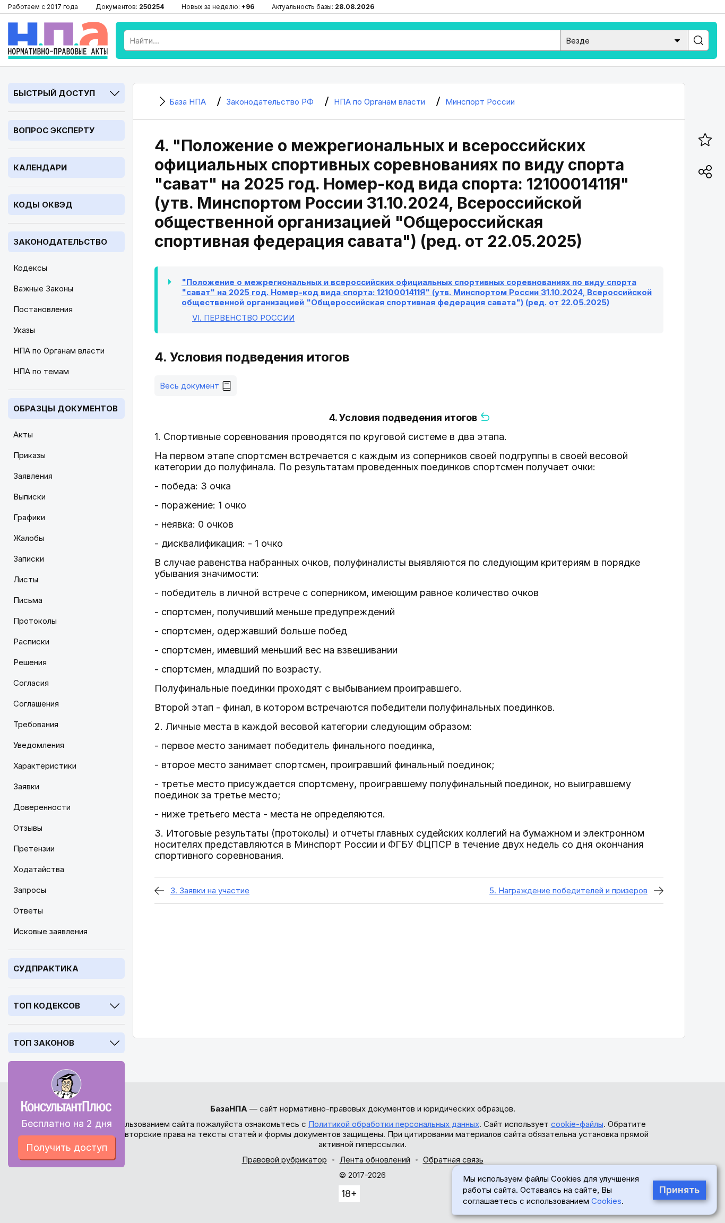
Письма (27, 600)
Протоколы (35, 621)
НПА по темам (41, 371)
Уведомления (38, 745)
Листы (25, 579)
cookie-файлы (577, 1124)
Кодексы (30, 268)
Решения (30, 662)
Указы (24, 330)
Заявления (33, 476)
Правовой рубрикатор (284, 1160)
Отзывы (27, 828)
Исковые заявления (50, 931)
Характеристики (44, 766)
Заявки (26, 786)
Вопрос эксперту (53, 130)
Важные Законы (43, 288)
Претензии (34, 848)
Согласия (31, 683)
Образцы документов (65, 408)
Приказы (29, 455)
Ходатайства (38, 869)
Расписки (31, 641)
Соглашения (36, 704)
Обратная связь (453, 1160)
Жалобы (28, 538)
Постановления (43, 309)
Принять (679, 1190)
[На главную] (58, 40)
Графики (29, 517)
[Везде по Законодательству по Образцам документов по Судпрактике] (624, 40)
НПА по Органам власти (59, 351)
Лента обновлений (375, 1160)
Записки (28, 559)
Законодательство (60, 242)
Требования (35, 724)
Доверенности (42, 807)
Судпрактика (46, 968)
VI (243, 318)
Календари (40, 167)
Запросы (29, 890)
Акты (23, 434)
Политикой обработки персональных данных (393, 1124)
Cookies (606, 1201)
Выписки (29, 497)
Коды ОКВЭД (43, 205)
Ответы (28, 911)
